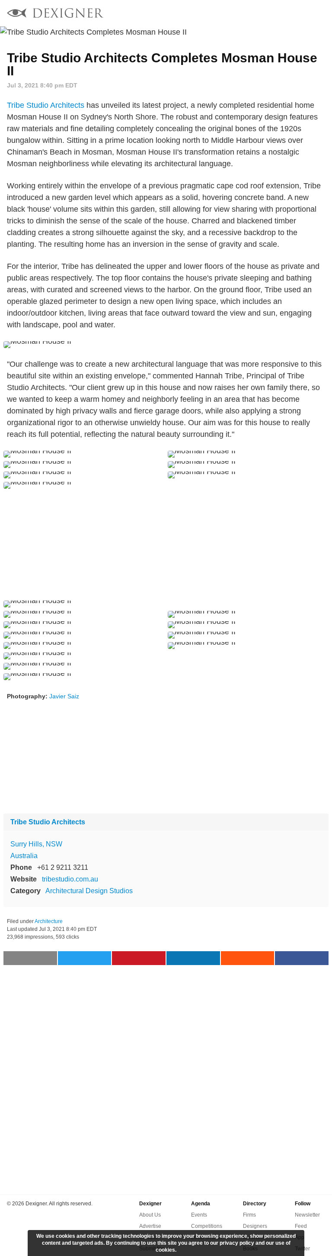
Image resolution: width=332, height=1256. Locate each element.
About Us (150, 1215)
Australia (24, 855)
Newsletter (307, 1215)
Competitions (206, 1226)
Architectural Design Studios (89, 890)
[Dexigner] (55, 14)
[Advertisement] (166, 545)
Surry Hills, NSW (36, 844)
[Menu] (320, 13)
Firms (249, 1215)
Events (199, 1215)
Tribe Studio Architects (45, 105)
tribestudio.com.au (70, 879)
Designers (255, 1226)
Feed (301, 1226)
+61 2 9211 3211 (62, 867)
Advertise (150, 1226)
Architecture (49, 921)
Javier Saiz (64, 696)
